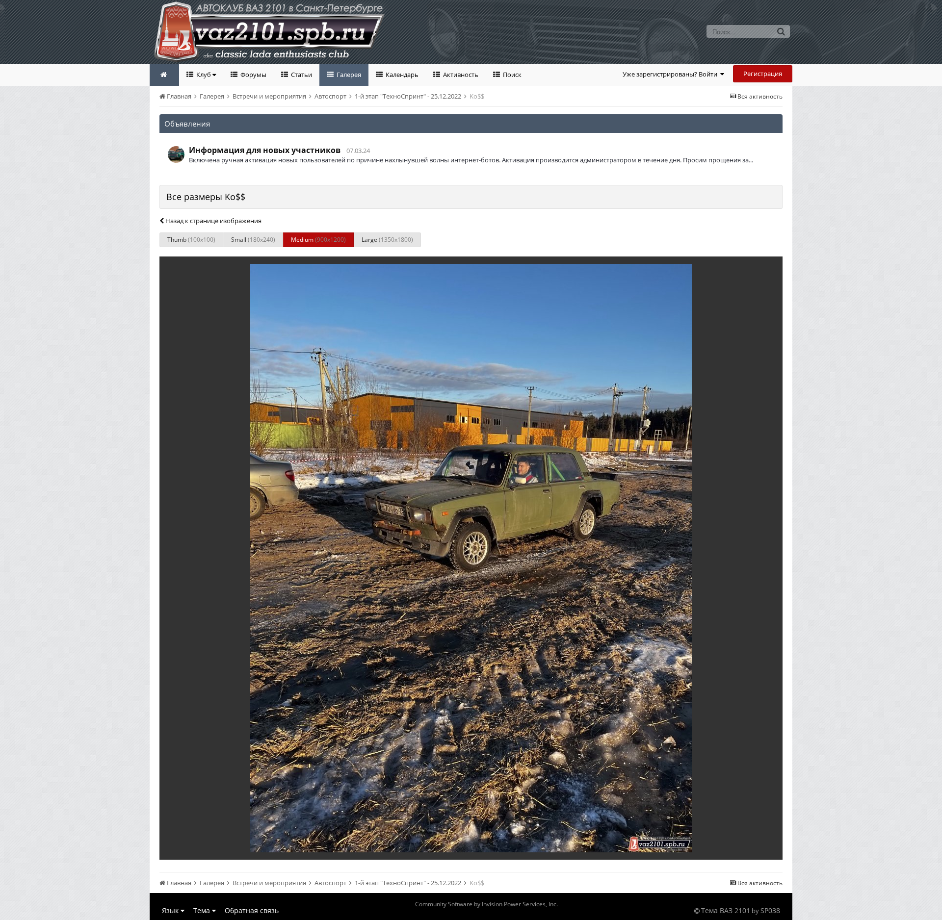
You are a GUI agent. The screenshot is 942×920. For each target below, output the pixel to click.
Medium (318, 239)
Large (387, 239)
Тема (202, 910)
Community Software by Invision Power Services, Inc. (486, 904)
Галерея (348, 74)
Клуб (203, 74)
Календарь (401, 74)
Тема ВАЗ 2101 (725, 910)
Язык (171, 910)
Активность (460, 74)
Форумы (252, 74)
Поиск (511, 74)
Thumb (191, 239)
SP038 (770, 910)
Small (253, 239)
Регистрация (762, 73)
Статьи (300, 74)
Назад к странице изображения (213, 220)
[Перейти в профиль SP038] (176, 154)
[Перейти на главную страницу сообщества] (164, 75)
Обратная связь (252, 910)
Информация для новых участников (264, 150)
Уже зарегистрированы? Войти (671, 74)
